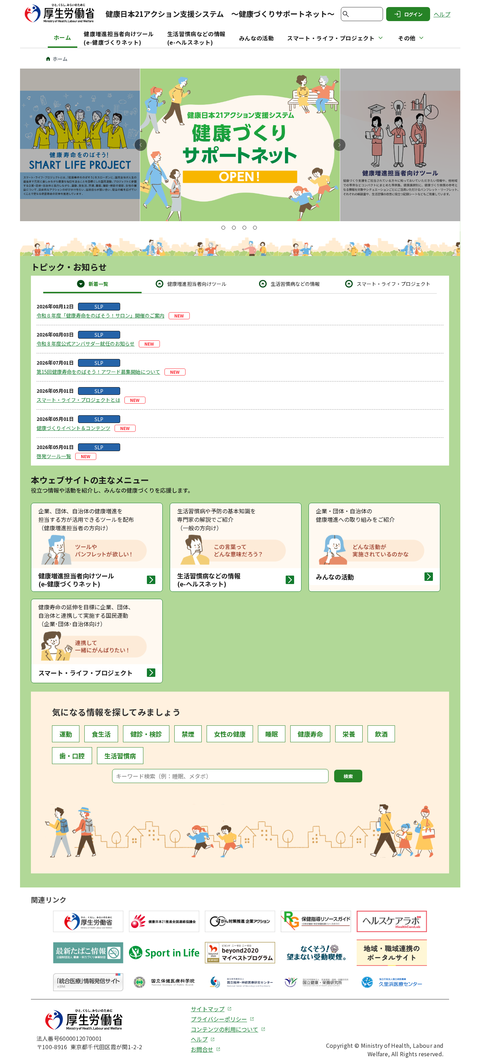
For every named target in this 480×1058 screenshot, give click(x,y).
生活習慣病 (120, 755)
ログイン (413, 14)
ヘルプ (442, 14)
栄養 (349, 733)
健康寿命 (310, 733)
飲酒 (381, 733)
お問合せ (202, 1049)
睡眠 (271, 733)
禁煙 (188, 733)
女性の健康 (230, 733)
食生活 (101, 733)
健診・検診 (146, 733)
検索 (348, 776)
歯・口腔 (72, 755)
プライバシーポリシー (219, 1019)
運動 (65, 733)
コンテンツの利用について (224, 1029)
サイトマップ (208, 1009)
